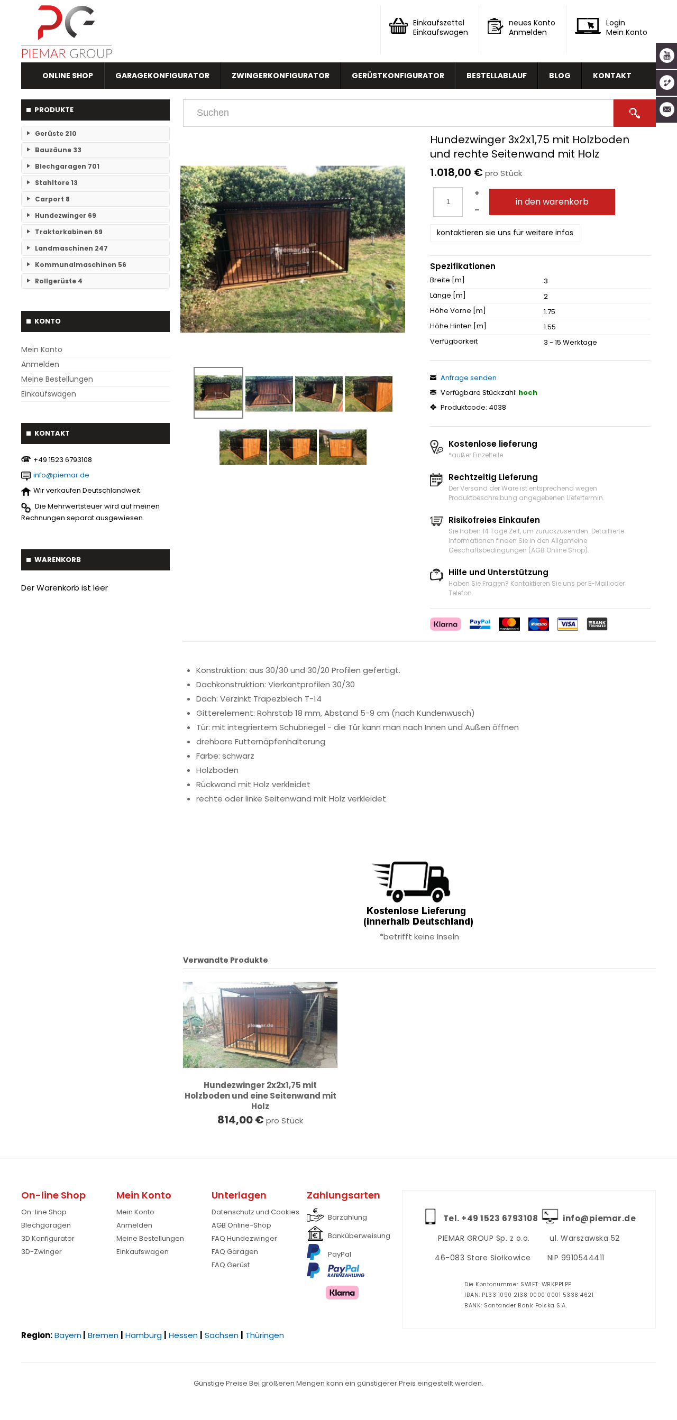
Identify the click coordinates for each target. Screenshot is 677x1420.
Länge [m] (448, 295)
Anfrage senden (469, 378)
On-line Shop (44, 1212)
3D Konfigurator (48, 1238)
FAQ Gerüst (231, 1265)
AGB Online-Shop (241, 1225)
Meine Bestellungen (57, 379)
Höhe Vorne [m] (458, 311)
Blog (560, 75)
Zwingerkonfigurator (281, 75)
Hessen (183, 1335)
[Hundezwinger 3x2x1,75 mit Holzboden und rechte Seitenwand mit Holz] (292, 249)
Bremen (103, 1335)
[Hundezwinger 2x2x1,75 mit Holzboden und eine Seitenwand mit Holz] (260, 1025)
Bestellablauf (496, 75)
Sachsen (222, 1335)
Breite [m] (447, 280)
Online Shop (67, 75)
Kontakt (612, 75)
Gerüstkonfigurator (398, 75)
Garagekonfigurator (162, 75)
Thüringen (264, 1335)
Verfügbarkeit (454, 341)
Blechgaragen (46, 1225)
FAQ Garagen (235, 1252)
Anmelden (40, 364)
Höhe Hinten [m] (458, 326)
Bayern (67, 1335)
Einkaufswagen (48, 394)
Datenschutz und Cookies (255, 1212)
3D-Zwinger (41, 1252)
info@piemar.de (61, 475)
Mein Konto (41, 349)
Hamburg (143, 1335)
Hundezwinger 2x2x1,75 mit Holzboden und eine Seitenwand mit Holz (260, 1096)
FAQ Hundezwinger (244, 1238)
